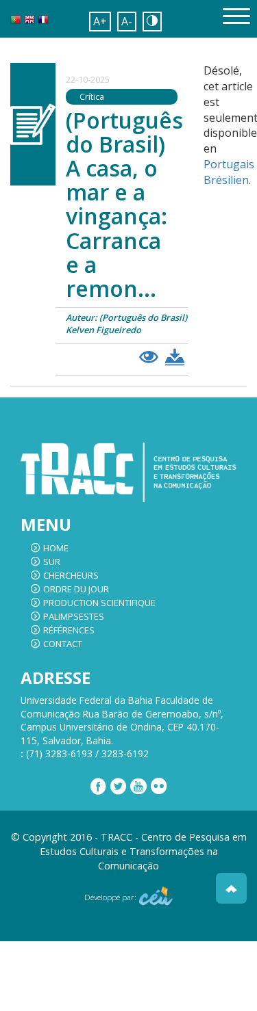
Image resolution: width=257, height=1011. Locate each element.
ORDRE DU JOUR (76, 589)
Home (56, 548)
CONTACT (62, 644)
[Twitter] (118, 787)
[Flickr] (159, 787)
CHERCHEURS (71, 575)
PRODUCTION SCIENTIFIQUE (99, 602)
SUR (51, 561)
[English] (29, 22)
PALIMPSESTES (73, 616)
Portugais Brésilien (229, 172)
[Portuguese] (15, 22)
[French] (43, 22)
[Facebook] (98, 787)
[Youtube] (138, 787)
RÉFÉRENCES (69, 630)
